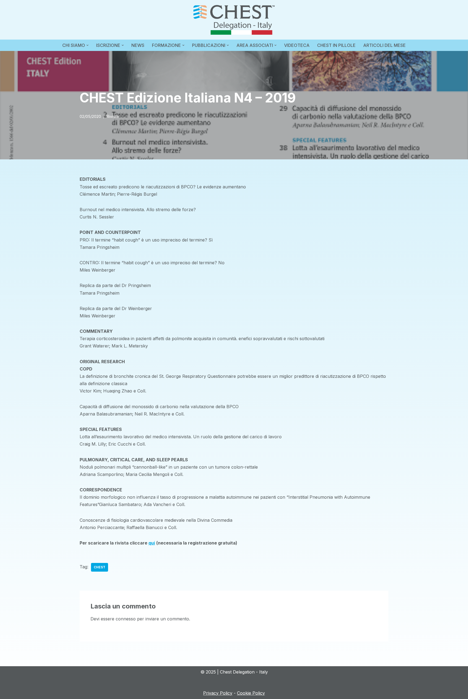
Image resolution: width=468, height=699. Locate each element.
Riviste (113, 116)
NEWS (137, 45)
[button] (87, 45)
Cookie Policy (251, 693)
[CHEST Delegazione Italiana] (234, 20)
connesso (126, 618)
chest (99, 567)
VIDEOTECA (297, 45)
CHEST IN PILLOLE (336, 45)
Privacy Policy (217, 693)
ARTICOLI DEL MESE (384, 45)
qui (151, 543)
